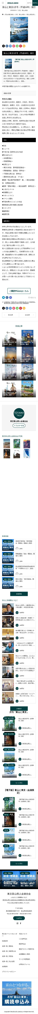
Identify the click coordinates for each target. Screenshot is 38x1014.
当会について (23, 934)
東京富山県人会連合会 (10, 303)
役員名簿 (5, 941)
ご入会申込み (23, 939)
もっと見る (19, 783)
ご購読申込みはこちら (19, 291)
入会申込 (19, 918)
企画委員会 (7, 302)
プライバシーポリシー (9, 971)
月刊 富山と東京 (23, 10)
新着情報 (19, 594)
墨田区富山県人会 (24, 302)
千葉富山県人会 (15, 302)
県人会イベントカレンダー (9, 935)
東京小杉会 (19, 303)
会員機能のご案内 (24, 954)
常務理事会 (32, 302)
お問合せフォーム (24, 964)
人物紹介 (19, 708)
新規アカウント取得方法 (26, 949)
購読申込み (22, 944)
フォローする (20, 425)
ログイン (29, 3)
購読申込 (35, 3)
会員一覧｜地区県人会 (9, 951)
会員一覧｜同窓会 (7, 956)
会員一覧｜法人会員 (8, 961)
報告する (33, 297)
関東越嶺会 (26, 303)
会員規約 (5, 966)
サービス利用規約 (24, 959)
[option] (10, 879)
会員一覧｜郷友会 (7, 946)
